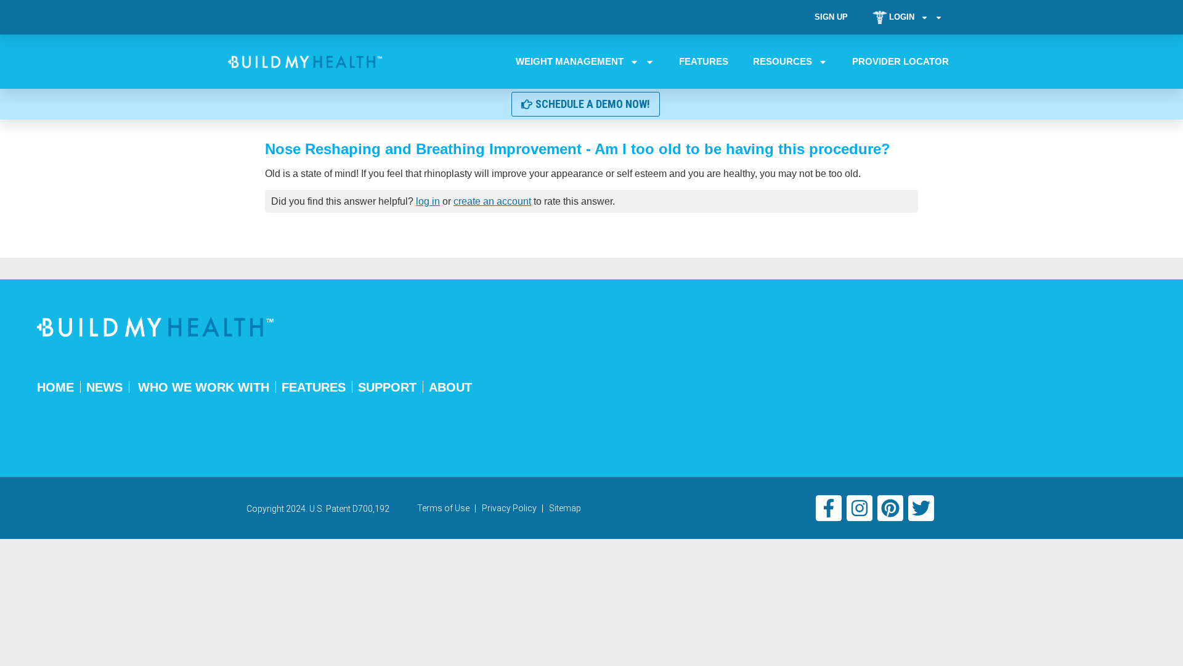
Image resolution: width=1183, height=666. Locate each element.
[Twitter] (921, 508)
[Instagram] (859, 508)
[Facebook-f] (829, 508)
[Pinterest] (890, 508)
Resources (782, 61)
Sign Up (831, 17)
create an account (492, 201)
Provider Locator (900, 61)
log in (428, 201)
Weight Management (570, 61)
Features (703, 61)
